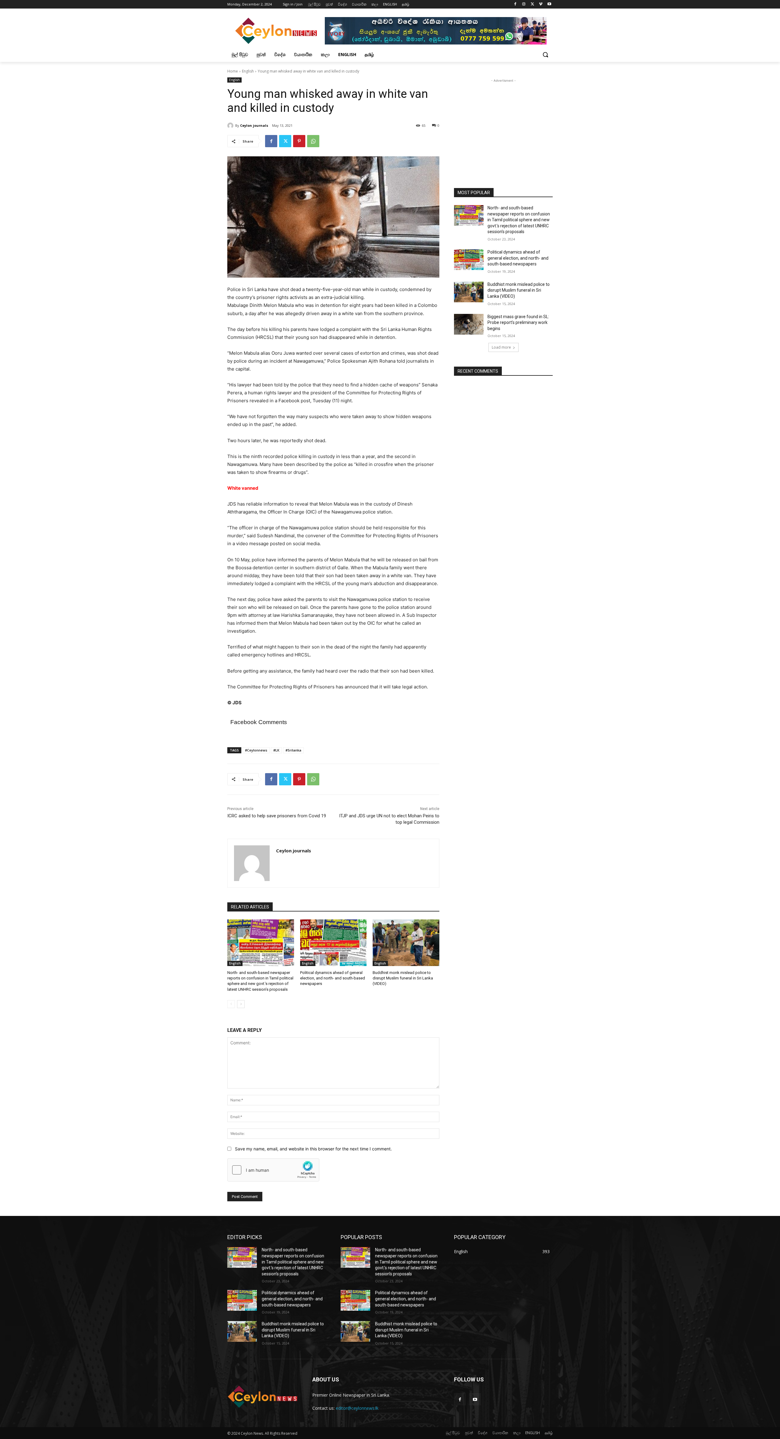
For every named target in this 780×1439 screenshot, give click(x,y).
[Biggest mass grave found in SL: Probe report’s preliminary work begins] (469, 324)
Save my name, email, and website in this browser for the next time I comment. (313, 1148)
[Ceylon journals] (231, 126)
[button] (545, 54)
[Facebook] (515, 4)
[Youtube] (549, 4)
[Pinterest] (299, 141)
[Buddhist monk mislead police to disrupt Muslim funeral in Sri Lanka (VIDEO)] (406, 942)
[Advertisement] (503, 122)
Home (232, 71)
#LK (276, 750)
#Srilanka (293, 750)
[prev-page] (231, 1004)
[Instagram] (523, 4)
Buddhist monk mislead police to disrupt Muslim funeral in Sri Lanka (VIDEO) (403, 978)
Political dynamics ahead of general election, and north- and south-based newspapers (332, 978)
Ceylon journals (254, 125)
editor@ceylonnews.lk (357, 1408)
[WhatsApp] (313, 141)
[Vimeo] (540, 4)
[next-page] (241, 1004)
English (248, 71)
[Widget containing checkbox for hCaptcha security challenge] (273, 1169)
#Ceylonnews (256, 750)
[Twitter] (532, 4)
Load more (501, 347)
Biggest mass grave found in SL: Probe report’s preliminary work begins (518, 322)
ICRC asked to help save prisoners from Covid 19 (276, 816)
